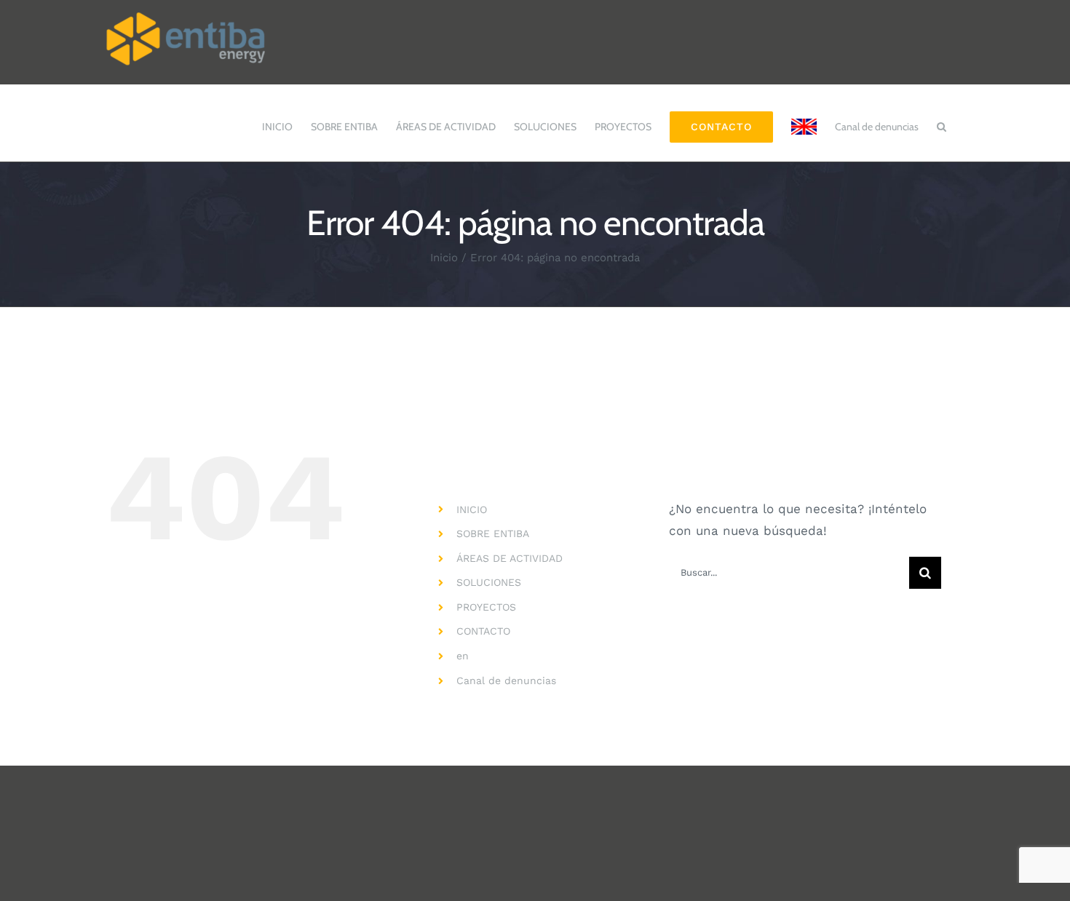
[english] (804, 119)
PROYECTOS (486, 607)
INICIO (471, 509)
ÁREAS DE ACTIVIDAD (509, 558)
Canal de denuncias (506, 680)
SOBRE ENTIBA (492, 533)
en (462, 656)
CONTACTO (483, 631)
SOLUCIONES (488, 582)
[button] (941, 119)
